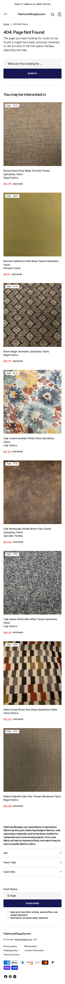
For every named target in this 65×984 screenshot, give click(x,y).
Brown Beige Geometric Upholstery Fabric (26, 362)
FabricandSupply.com (23, 939)
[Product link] (31, 161)
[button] (5, 14)
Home (6, 43)
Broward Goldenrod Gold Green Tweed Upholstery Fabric (30, 276)
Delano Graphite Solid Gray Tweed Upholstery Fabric (28, 794)
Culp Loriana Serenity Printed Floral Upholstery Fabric (28, 448)
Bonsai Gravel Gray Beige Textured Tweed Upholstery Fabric (26, 188)
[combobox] (31, 83)
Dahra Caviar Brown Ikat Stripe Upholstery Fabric (30, 708)
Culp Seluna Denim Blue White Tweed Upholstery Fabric (30, 623)
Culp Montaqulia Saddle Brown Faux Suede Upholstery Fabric (27, 535)
